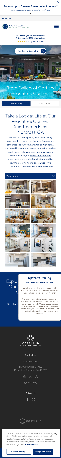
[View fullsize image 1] (43, 186)
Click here (37, 10)
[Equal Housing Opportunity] (24, 376)
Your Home (12, 176)
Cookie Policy (31, 444)
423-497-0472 (30, 361)
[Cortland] (30, 421)
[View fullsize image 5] (43, 216)
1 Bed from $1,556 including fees (30, 35)
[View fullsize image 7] (43, 230)
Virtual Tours (44, 103)
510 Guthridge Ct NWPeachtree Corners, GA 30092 (30, 368)
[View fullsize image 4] (17, 216)
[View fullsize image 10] (17, 260)
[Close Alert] (58, 2)
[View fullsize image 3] (43, 201)
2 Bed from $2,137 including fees (30, 38)
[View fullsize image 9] (43, 245)
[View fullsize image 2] (17, 201)
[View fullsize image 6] (17, 230)
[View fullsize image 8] (17, 245)
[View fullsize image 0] (17, 186)
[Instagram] (33, 399)
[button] (30, 13)
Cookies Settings (18, 451)
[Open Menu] (56, 26)
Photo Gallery (16, 103)
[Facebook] (27, 399)
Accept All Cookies (43, 451)
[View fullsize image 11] (43, 260)
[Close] (56, 434)
